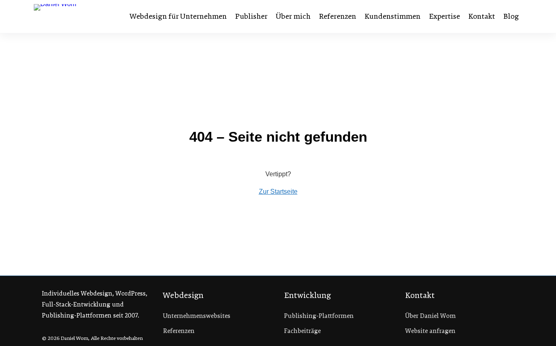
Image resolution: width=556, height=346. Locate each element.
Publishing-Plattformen (319, 316)
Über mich (293, 16)
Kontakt (481, 16)
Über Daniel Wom (430, 316)
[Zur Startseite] (76, 16)
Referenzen (337, 16)
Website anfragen (430, 331)
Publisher (251, 16)
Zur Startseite (278, 191)
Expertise (444, 16)
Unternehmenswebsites (196, 316)
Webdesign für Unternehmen (178, 16)
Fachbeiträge (302, 331)
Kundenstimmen (392, 16)
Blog (511, 16)
